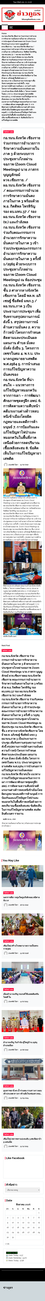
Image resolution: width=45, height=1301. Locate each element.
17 (13, 1227)
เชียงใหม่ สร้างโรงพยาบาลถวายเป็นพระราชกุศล (20, 947)
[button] (36, 27)
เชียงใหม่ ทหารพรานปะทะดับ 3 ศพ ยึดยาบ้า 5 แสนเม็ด (22, 1140)
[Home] (5, 27)
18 (18, 1227)
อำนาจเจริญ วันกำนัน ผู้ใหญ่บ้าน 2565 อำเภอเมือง (20, 1044)
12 (23, 1223)
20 (28, 1227)
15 (39, 1223)
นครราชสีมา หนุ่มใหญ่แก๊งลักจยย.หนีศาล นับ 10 (21, 899)
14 (34, 1223)
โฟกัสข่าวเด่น (8, 132)
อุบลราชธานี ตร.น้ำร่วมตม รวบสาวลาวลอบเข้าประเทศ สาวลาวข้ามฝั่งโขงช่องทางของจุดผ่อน (22, 1092)
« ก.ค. (7, 1244)
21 (34, 1227)
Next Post (6, 645)
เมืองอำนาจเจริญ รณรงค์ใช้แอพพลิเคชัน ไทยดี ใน (21, 995)
